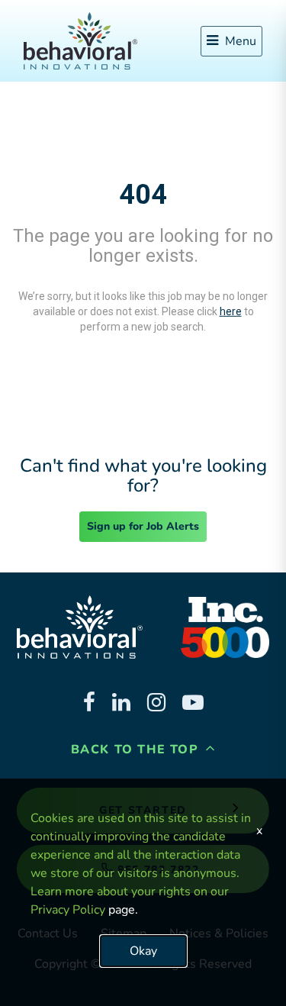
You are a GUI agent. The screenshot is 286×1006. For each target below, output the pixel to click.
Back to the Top (137, 749)
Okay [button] (143, 951)
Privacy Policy (68, 909)
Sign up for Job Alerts (143, 526)
